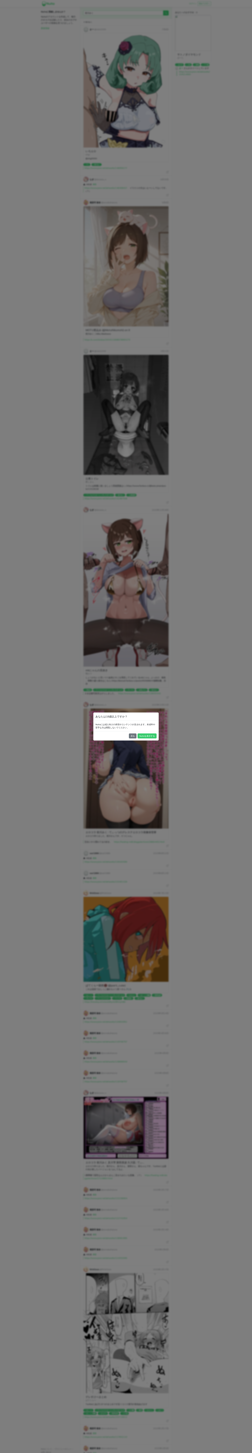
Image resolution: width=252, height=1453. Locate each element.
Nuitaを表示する (147, 736)
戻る (133, 736)
